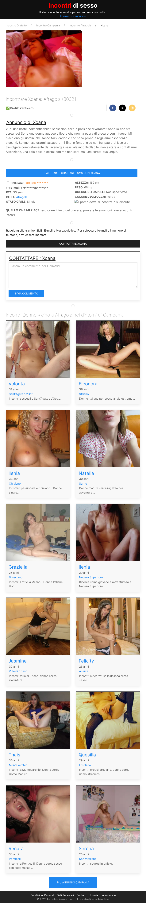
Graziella (18, 567)
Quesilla (87, 755)
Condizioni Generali (42, 895)
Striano (84, 394)
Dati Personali (65, 895)
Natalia (86, 473)
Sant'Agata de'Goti (21, 394)
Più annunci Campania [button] (73, 882)
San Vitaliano (88, 859)
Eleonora (88, 383)
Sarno (83, 483)
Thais (14, 755)
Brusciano (15, 577)
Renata (16, 848)
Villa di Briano (18, 671)
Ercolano (85, 765)
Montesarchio (18, 765)
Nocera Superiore (91, 577)
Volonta (17, 383)
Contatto (81, 895)
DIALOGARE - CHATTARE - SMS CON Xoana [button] (72, 173)
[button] (112, 108)
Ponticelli (15, 859)
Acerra (83, 671)
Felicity (86, 661)
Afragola (21, 197)
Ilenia (14, 473)
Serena (86, 848)
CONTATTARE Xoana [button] (73, 243)
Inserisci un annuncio (73, 16)
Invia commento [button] (26, 293)
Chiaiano (15, 483)
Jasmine (18, 661)
